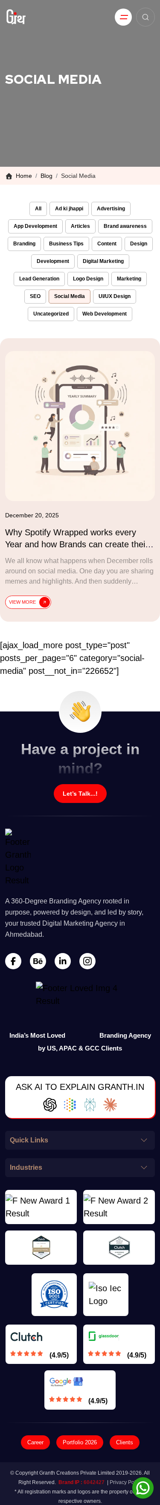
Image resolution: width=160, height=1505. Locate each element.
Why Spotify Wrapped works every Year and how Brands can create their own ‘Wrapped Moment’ (76, 544)
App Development (35, 226)
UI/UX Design (115, 296)
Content (106, 244)
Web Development (104, 314)
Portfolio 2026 (80, 1442)
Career (35, 1442)
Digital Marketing (103, 261)
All (38, 209)
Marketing (129, 279)
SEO (35, 296)
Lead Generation (39, 279)
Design (138, 244)
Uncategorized (51, 314)
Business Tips (66, 244)
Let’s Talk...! (80, 793)
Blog (46, 175)
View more (22, 602)
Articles (80, 226)
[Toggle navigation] (123, 17)
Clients (124, 1442)
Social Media (69, 296)
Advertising (111, 209)
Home (24, 175)
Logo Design (88, 279)
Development (53, 261)
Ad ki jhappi (69, 209)
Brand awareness (125, 226)
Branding (24, 244)
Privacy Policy (126, 1482)
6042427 (94, 1482)
